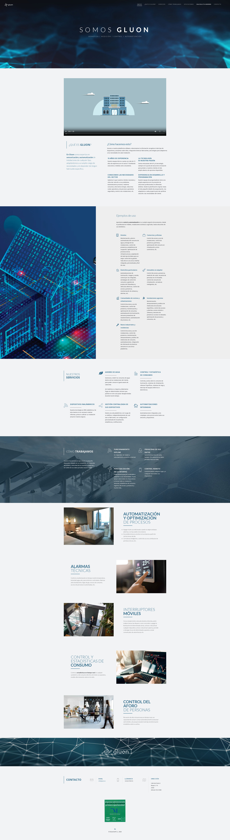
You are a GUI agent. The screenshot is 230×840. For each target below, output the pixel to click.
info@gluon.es (102, 781)
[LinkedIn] (115, 829)
